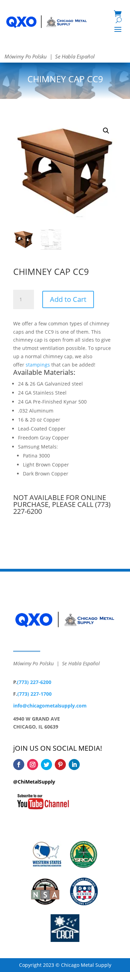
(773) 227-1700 (34, 694)
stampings (38, 364)
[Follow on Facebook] (18, 764)
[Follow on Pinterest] (60, 764)
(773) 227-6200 (34, 682)
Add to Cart (68, 299)
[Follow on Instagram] (32, 764)
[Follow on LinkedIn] (74, 764)
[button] (106, 130)
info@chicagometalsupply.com (50, 705)
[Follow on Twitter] (46, 764)
